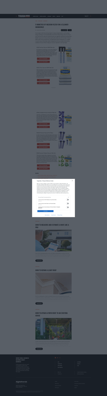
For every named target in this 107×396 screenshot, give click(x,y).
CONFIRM (45, 211)
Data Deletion (47, 215)
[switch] (67, 199)
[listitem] (53, 197)
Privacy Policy (59, 215)
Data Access (53, 215)
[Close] (73, 181)
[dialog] (53, 198)
